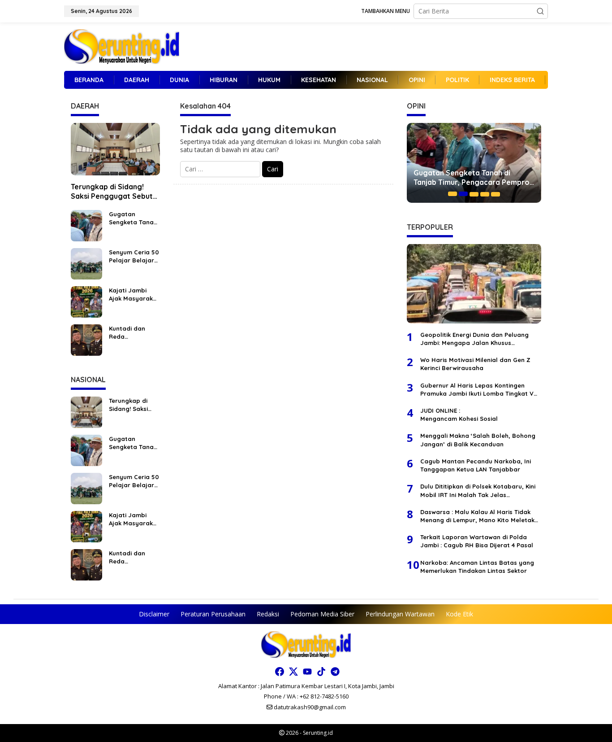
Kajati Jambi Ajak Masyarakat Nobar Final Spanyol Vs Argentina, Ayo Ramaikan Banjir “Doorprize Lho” (134, 294)
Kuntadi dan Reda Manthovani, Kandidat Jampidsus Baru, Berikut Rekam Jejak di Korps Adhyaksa (134, 332)
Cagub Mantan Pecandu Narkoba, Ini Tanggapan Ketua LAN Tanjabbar (475, 464)
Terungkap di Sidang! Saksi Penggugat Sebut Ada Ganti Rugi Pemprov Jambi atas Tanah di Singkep (113, 191)
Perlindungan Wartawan (400, 614)
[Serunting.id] (121, 46)
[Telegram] (335, 671)
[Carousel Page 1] (452, 194)
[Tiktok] (321, 671)
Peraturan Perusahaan (213, 614)
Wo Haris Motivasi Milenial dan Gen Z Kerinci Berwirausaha (475, 363)
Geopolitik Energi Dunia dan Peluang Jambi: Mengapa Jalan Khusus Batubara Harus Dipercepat (474, 338)
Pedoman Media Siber (322, 614)
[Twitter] (293, 671)
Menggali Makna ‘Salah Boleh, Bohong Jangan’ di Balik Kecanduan (477, 439)
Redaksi (268, 614)
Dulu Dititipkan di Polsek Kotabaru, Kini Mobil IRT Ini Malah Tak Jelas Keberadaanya (477, 490)
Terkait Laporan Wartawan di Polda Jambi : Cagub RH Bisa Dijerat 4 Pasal (476, 540)
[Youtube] (307, 671)
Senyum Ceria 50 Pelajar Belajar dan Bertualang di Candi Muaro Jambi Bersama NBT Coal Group (134, 256)
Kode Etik (459, 614)
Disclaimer (154, 614)
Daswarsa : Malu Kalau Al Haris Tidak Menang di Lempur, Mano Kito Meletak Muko (477, 516)
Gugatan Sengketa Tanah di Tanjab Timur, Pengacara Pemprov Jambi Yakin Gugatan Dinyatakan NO (133, 218)
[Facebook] (279, 671)
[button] (540, 11)
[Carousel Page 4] (484, 194)
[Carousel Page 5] (495, 194)
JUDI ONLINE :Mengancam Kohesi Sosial (459, 414)
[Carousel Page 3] (474, 194)
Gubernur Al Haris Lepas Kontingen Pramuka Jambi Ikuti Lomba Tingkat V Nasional (477, 389)
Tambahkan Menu (385, 11)
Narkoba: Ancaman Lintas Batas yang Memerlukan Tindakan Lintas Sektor (477, 566)
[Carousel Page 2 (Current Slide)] (463, 194)
